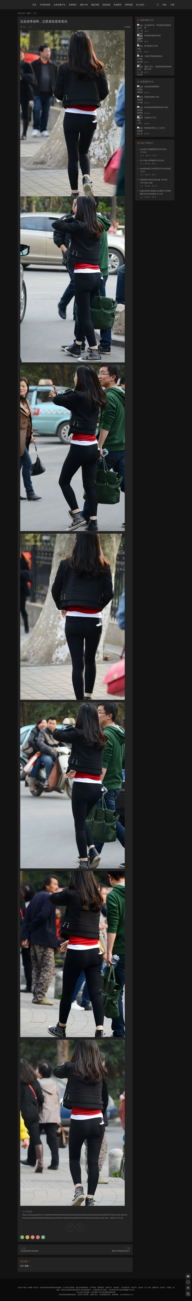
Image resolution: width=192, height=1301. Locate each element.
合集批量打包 (59, 4)
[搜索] (157, 4)
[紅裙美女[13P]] (140, 120)
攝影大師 (84, 4)
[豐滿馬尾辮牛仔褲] (140, 100)
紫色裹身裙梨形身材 (152, 35)
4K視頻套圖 (45, 4)
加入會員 (140, 4)
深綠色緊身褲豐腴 (151, 86)
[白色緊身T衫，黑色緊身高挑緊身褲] (140, 32)
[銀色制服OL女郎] (140, 50)
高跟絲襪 (106, 4)
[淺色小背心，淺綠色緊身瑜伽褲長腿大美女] (140, 74)
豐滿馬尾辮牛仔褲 (151, 97)
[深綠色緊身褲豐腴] (140, 89)
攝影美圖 (95, 4)
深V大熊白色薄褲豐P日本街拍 (152, 160)
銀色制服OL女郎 (151, 46)
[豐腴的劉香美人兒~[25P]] (140, 133)
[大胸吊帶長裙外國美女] (140, 60)
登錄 (26, 1266)
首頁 (34, 4)
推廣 (128, 27)
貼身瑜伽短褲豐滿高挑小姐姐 (156, 107)
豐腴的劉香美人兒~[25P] (154, 128)
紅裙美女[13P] (150, 117)
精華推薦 (129, 4)
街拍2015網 (22, 4)
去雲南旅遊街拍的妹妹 (29, 1251)
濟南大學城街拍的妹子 (121, 1251)
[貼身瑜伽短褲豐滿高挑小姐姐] (140, 113)
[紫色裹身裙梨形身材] (140, 39)
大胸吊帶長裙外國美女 (153, 56)
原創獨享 (117, 4)
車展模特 (73, 4)
